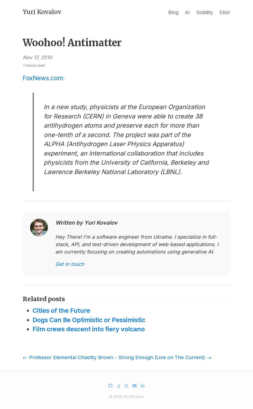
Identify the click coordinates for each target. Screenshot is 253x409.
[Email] (134, 386)
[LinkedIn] (142, 386)
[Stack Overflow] (118, 386)
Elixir (224, 12)
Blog (173, 12)
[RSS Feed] (126, 386)
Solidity (204, 12)
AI (187, 12)
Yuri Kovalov (42, 12)
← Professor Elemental (49, 357)
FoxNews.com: (44, 78)
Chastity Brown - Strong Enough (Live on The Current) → (144, 357)
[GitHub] (110, 386)
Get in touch (69, 264)
